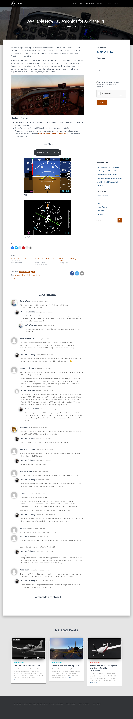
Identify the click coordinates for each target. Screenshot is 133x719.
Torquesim (100, 211)
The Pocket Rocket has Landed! (20, 259)
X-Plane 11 (14, 278)
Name (98, 62)
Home (75, 3)
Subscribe (100, 3)
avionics (17, 275)
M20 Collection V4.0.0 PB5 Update (108, 167)
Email (98, 71)
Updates (100, 214)
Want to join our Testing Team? (107, 174)
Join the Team (97, 704)
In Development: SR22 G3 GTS (106, 171)
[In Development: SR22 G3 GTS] (28, 648)
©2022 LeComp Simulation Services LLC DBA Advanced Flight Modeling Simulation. (37, 704)
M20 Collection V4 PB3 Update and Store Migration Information (103, 668)
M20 (81, 3)
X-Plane (39, 275)
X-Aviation (32, 275)
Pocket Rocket (102, 207)
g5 (22, 275)
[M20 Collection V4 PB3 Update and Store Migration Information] (104, 648)
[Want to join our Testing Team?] (66, 648)
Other (108, 3)
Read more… (18, 680)
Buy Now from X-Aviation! (48, 152)
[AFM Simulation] (19, 3)
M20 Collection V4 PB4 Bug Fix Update (109, 178)
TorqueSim (89, 3)
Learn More (47, 144)
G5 (33, 271)
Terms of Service (84, 704)
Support (117, 3)
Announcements (24, 271)
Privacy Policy (70, 704)
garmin (26, 275)
